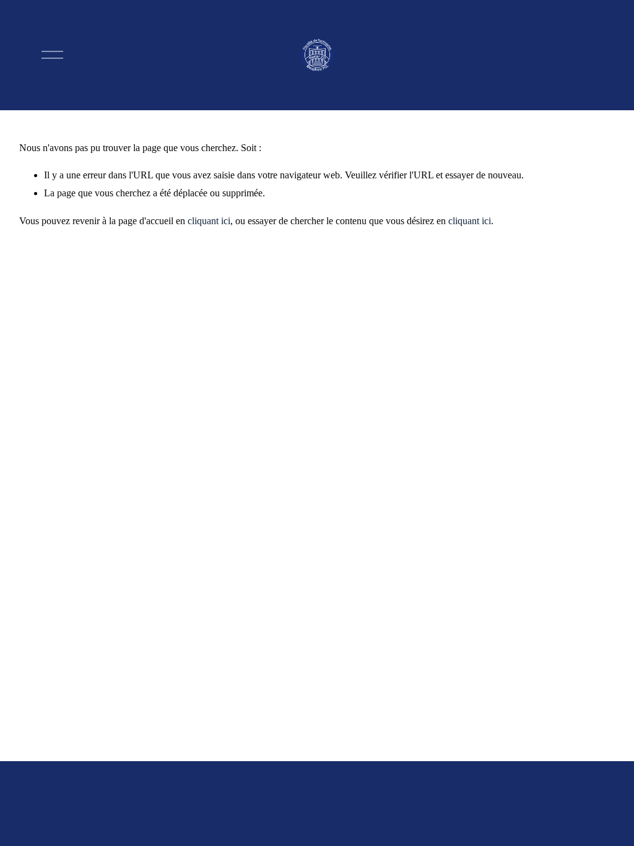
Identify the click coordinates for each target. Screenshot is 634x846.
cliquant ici (209, 221)
